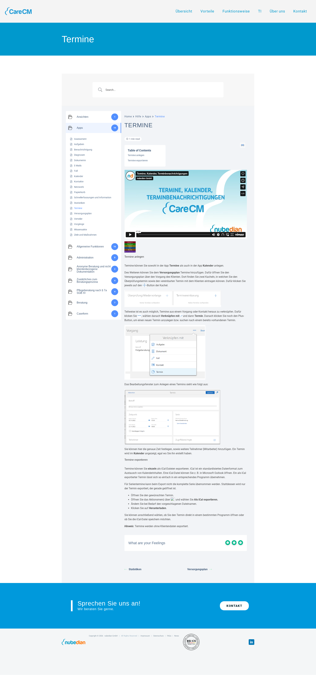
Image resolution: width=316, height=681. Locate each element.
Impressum (145, 636)
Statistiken (135, 569)
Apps (148, 116)
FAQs (169, 636)
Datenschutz (158, 636)
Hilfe (138, 116)
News (176, 636)
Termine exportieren (138, 160)
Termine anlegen (136, 155)
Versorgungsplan (197, 569)
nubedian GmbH (111, 636)
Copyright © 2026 (97, 636)
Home (128, 116)
